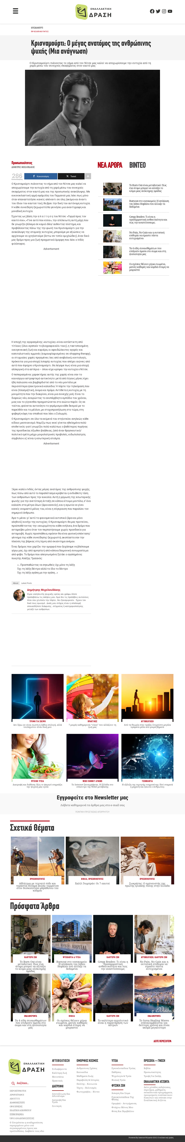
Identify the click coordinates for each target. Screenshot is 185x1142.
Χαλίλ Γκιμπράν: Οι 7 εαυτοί (92, 883)
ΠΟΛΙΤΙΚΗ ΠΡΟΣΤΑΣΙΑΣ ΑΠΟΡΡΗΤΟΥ (92, 812)
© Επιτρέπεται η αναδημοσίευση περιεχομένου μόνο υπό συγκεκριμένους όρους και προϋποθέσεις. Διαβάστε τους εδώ (27, 1126)
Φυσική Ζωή (118, 1086)
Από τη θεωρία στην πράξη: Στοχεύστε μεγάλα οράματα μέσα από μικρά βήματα (147, 725)
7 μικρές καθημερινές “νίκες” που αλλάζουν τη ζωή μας (92, 725)
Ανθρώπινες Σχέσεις (87, 1068)
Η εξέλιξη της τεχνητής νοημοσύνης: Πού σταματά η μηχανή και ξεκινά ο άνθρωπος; (147, 785)
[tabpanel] (133, 227)
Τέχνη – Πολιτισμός (86, 1087)
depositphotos (18, 1090)
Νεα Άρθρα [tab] (110, 166)
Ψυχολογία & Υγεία (72, 957)
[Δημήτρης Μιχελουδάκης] (19, 600)
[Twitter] (158, 11)
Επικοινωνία (17, 1114)
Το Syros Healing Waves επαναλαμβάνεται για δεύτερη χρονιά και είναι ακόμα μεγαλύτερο (154, 1024)
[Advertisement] (51, 295)
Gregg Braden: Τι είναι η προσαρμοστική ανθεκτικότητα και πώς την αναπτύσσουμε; (148, 219)
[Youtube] (170, 11)
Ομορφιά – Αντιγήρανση (124, 1103)
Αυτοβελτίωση (147, 957)
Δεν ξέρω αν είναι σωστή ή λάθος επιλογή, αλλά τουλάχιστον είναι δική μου (37, 725)
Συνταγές (57, 1106)
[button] (16, 11)
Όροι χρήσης (16, 1106)
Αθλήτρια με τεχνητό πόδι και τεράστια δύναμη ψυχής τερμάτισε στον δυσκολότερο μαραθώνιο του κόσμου (37, 887)
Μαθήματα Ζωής (85, 1076)
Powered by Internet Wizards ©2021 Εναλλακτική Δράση (151, 1137)
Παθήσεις (116, 1072)
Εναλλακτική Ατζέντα (156, 1082)
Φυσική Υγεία (118, 1079)
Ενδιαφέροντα (30, 1016)
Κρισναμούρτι (37, 28)
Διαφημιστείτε (17, 1102)
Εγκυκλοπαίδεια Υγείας (123, 1068)
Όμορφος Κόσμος (87, 1061)
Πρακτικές (57, 1080)
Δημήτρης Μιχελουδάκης (23, 167)
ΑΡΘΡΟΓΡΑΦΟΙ (17, 1094)
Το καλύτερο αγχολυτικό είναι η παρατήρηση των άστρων (113, 1023)
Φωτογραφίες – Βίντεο (88, 1091)
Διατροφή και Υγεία (59, 1101)
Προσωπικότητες (40, 32)
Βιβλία (84, 879)
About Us (15, 1098)
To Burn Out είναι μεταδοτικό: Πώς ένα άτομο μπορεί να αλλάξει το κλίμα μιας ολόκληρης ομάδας (147, 188)
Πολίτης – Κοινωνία (87, 1083)
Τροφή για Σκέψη (152, 1076)
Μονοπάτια (58, 1076)
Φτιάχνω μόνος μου (122, 1107)
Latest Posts (26, 583)
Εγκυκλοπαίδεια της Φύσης (123, 1098)
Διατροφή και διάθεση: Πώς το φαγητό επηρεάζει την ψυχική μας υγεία (37, 785)
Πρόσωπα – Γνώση (154, 1061)
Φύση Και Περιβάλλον (123, 1111)
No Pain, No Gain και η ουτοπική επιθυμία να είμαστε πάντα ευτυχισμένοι (146, 235)
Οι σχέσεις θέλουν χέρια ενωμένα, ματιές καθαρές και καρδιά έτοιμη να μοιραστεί (149, 266)
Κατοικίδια (82, 1072)
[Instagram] (164, 11)
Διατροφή (57, 1086)
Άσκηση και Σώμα (121, 1093)
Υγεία (115, 1061)
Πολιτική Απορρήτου (20, 1110)
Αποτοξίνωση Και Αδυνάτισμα (61, 1094)
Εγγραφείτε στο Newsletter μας (92, 797)
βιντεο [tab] (137, 166)
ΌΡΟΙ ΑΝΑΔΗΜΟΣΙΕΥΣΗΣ (22, 1118)
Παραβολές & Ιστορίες (88, 1079)
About (15, 583)
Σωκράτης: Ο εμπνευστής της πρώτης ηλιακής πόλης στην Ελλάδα (147, 884)
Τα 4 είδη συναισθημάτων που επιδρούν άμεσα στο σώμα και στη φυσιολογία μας (147, 251)
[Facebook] (152, 11)
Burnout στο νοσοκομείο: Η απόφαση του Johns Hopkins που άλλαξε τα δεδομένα (149, 203)
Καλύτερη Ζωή (30, 957)
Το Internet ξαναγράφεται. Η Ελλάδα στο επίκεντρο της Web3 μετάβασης (92, 785)
